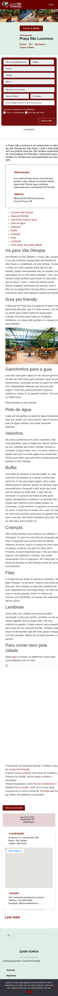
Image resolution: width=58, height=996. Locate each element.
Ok (29, 992)
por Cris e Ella (27, 817)
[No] (54, 987)
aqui (14, 656)
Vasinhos (16, 227)
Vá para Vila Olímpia (22, 212)
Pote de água (18, 223)
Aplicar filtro (46, 121)
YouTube (44, 791)
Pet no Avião (21, 787)
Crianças (15, 234)
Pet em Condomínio (44, 783)
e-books (27, 773)
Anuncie (10, 970)
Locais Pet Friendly (19, 769)
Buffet (14, 230)
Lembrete (16, 241)
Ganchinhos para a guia (24, 219)
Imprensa (11, 975)
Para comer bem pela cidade (26, 245)
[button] (41, 3)
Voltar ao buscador (14, 808)
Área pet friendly (19, 216)
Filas (13, 237)
